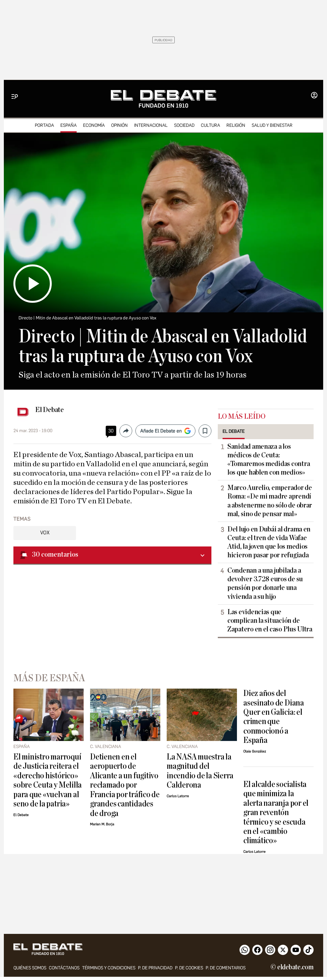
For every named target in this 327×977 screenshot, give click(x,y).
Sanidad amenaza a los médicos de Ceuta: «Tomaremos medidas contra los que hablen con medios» (268, 459)
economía (94, 125)
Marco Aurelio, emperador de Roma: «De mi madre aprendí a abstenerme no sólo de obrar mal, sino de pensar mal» (269, 500)
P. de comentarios (226, 968)
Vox (44, 533)
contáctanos (64, 968)
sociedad (184, 125)
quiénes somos (29, 968)
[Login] (314, 95)
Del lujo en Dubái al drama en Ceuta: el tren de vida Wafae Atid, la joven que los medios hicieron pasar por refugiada (268, 542)
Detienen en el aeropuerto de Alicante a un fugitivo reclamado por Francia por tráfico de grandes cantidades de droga (125, 785)
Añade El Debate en (161, 431)
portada (44, 125)
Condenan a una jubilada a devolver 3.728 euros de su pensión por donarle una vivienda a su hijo (265, 583)
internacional (151, 125)
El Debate (49, 410)
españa (68, 125)
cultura (210, 125)
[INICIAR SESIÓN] (314, 95)
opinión (119, 125)
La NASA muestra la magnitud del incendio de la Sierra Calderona (200, 770)
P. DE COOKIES (189, 968)
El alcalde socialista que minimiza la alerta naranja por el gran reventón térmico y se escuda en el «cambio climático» (275, 812)
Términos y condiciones (108, 968)
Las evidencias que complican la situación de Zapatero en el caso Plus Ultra (269, 620)
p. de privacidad (155, 968)
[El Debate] (163, 99)
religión (235, 125)
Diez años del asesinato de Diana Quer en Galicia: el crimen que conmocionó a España (273, 716)
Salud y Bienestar (272, 125)
